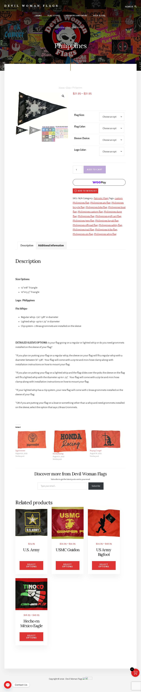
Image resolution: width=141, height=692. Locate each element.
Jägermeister (20, 451)
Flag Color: (80, 126)
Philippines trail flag (83, 229)
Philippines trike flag (106, 229)
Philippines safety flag (110, 225)
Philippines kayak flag (107, 220)
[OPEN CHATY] (7, 685)
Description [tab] (26, 245)
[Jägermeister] (32, 439)
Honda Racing (58, 454)
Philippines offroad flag (85, 225)
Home (61, 27)
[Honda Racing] (70, 441)
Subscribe (96, 486)
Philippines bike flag (96, 207)
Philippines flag (86, 216)
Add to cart (94, 169)
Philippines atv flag (100, 202)
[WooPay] (99, 182)
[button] (63, 96)
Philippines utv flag (83, 234)
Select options (31, 565)
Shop (68, 27)
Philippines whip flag (105, 234)
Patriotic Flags (101, 198)
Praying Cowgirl (95, 451)
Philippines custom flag (90, 211)
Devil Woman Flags (31, 5)
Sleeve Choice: (82, 138)
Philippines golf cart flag (108, 216)
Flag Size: (79, 115)
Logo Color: (80, 150)
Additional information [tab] (51, 245)
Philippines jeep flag (83, 220)
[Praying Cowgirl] (107, 439)
